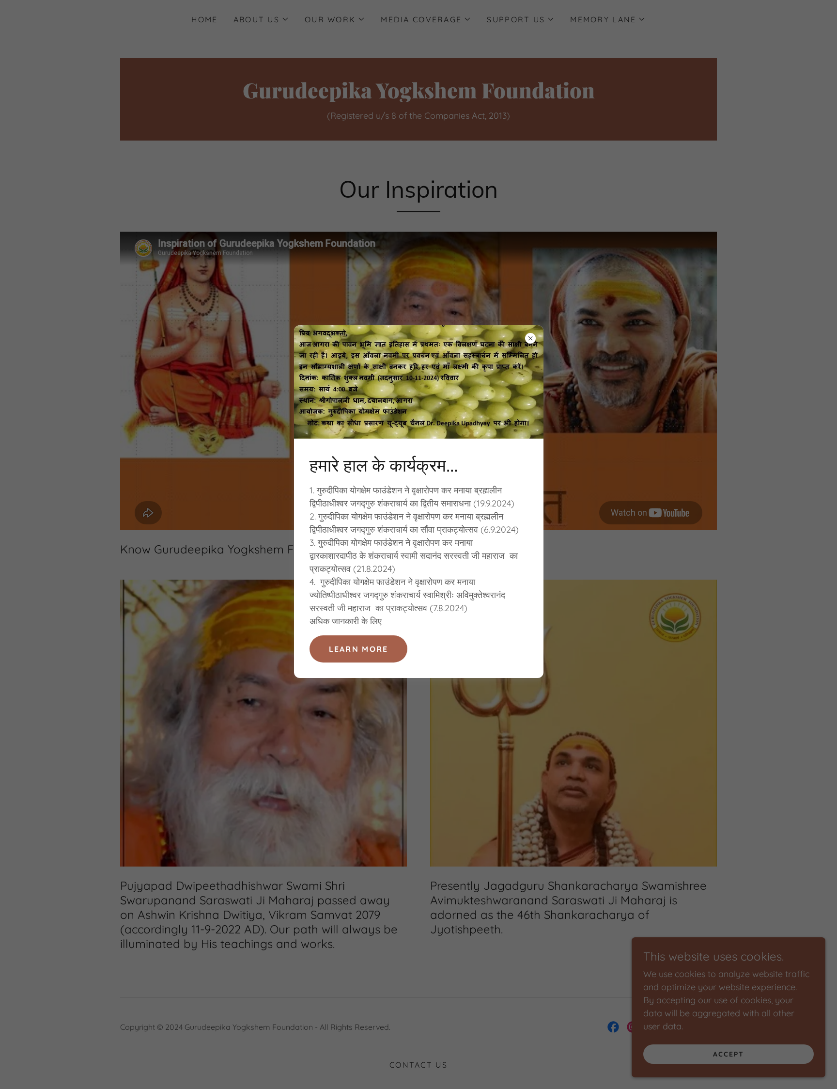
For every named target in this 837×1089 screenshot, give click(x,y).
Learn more (358, 649)
